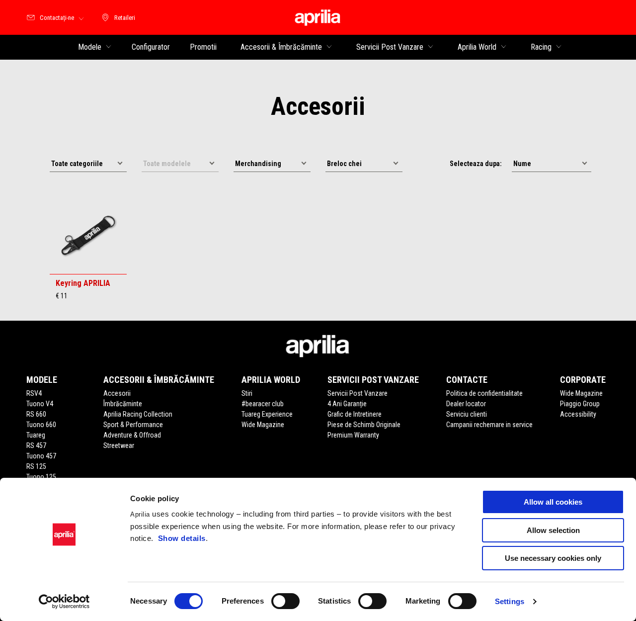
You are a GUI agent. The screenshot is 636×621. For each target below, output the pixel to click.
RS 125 (36, 466)
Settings (509, 601)
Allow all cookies (553, 502)
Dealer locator (466, 404)
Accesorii (117, 393)
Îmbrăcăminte (122, 404)
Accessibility (578, 414)
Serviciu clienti (466, 414)
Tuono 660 (41, 425)
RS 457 (36, 445)
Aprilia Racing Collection (137, 414)
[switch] (285, 601)
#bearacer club (262, 404)
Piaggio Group (580, 404)
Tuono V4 (39, 404)
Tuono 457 (41, 456)
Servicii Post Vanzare (357, 393)
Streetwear (118, 445)
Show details (182, 538)
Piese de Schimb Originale (363, 425)
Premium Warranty (353, 435)
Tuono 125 (41, 477)
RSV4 (34, 393)
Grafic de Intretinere (354, 414)
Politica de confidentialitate (484, 393)
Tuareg (35, 435)
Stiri (246, 393)
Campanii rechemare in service (489, 425)
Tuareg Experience (267, 414)
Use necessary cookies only (553, 558)
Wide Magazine (262, 425)
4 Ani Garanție (347, 404)
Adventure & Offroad (132, 435)
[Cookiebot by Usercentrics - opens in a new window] (64, 601)
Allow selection (553, 530)
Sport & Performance (133, 425)
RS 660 (36, 414)
